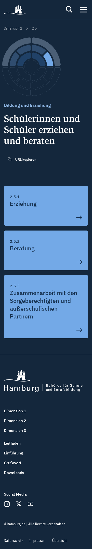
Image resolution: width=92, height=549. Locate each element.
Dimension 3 (15, 430)
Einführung (13, 453)
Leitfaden (12, 443)
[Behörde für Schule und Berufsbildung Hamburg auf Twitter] (19, 504)
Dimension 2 (15, 420)
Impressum (37, 540)
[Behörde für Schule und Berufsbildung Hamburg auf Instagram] (7, 504)
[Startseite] (15, 10)
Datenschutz (13, 540)
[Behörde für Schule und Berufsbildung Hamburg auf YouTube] (30, 504)
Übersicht (59, 540)
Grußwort (12, 462)
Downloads (14, 472)
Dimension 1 (15, 410)
